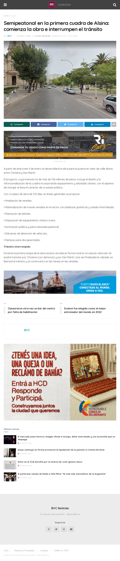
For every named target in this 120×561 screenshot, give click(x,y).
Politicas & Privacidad (24, 550)
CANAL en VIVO (61, 550)
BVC (10, 36)
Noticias (46, 36)
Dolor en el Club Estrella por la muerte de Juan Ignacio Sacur (50, 462)
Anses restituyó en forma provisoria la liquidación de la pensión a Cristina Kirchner (61, 449)
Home (6, 16)
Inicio (6, 550)
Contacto (44, 550)
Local (13, 16)
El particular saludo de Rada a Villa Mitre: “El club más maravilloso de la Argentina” (62, 474)
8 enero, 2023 (24, 36)
